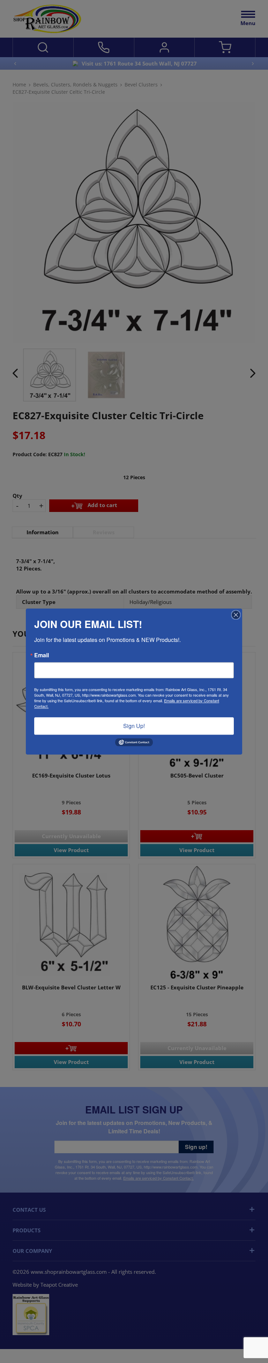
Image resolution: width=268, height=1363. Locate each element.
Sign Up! (134, 726)
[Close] (236, 615)
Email (41, 655)
